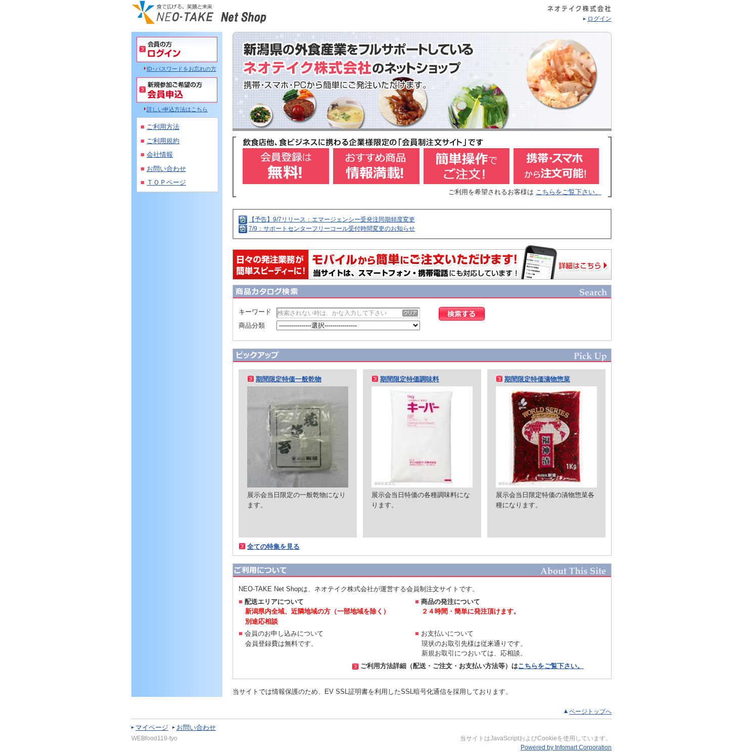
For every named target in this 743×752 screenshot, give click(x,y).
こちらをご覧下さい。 (568, 192)
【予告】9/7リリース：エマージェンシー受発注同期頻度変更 (332, 219)
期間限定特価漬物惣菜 (537, 379)
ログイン (599, 18)
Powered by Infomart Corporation (566, 747)
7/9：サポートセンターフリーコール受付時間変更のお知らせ (332, 228)
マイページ (151, 727)
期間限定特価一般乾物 (288, 379)
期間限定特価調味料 (409, 379)
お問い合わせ (196, 727)
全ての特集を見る (273, 546)
